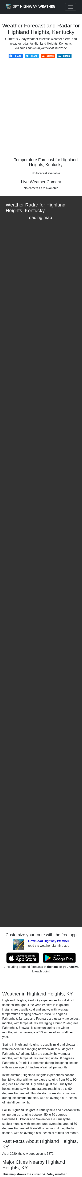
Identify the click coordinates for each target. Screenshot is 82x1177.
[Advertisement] (41, 111)
